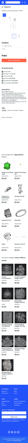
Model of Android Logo (7, 173)
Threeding (3, 2)
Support (4, 405)
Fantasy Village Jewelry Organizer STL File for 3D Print (20, 349)
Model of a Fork (20, 244)
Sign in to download (14, 60)
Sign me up (14, 417)
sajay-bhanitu (8, 46)
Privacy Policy (18, 403)
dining (4, 110)
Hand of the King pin (20, 173)
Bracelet (18, 220)
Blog (15, 391)
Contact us (5, 393)
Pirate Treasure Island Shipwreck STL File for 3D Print (7, 349)
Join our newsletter (8, 410)
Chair (3, 244)
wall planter (6, 301)
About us (4, 391)
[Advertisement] (14, 136)
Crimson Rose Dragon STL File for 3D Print (20, 325)
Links (15, 393)
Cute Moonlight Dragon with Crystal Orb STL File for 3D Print (20, 277)
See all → (4, 157)
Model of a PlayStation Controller (5, 197)
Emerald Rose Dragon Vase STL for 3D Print (7, 373)
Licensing (17, 405)
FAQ (3, 403)
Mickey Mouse (19, 196)
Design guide (5, 401)
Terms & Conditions (19, 401)
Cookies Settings (16, 440)
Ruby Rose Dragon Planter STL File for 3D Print (20, 301)
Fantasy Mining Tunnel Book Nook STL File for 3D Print (7, 325)
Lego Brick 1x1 (6, 220)
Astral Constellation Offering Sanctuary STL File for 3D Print (7, 277)
